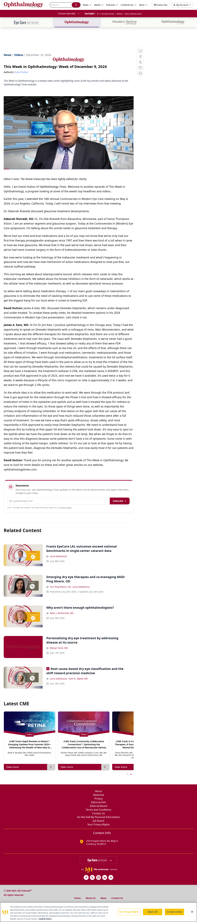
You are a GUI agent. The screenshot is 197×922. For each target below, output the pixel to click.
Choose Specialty (66, 13)
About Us (91, 898)
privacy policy (65, 507)
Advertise (98, 795)
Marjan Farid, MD (59, 647)
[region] (98, 912)
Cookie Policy (45, 918)
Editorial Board (98, 806)
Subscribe (118, 500)
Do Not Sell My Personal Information (98, 817)
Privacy (98, 798)
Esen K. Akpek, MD (78, 678)
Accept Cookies (174, 911)
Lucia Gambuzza (58, 556)
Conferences (127, 4)
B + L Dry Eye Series (105, 13)
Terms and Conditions (98, 809)
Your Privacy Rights (98, 824)
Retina (119, 13)
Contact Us (98, 813)
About (98, 791)
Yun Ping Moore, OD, (60, 586)
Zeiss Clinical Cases (133, 13)
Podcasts (110, 4)
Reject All (152, 911)
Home (77, 898)
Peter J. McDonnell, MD (62, 613)
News (103, 898)
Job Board (98, 820)
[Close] (192, 911)
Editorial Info (98, 802)
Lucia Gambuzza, (58, 678)
